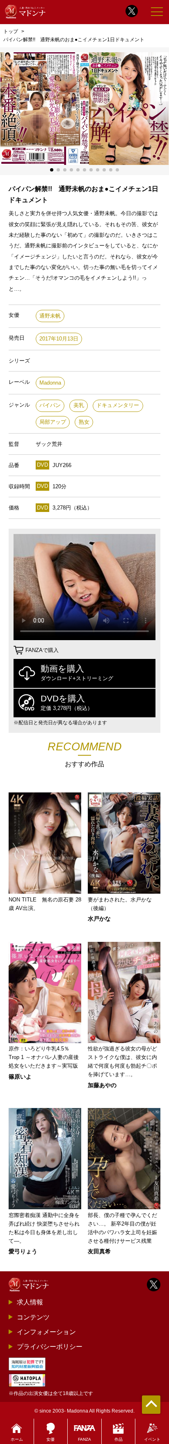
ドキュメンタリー (117, 405)
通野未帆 (50, 316)
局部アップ (52, 422)
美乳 (78, 405)
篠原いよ (20, 1076)
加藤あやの (102, 1085)
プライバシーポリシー (49, 1346)
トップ (10, 31)
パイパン (50, 405)
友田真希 (99, 1251)
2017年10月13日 (58, 339)
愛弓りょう (23, 1251)
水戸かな (99, 918)
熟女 (84, 422)
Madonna (50, 383)
